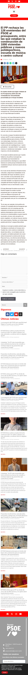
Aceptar (4, 672)
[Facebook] (8, 314)
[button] (14, 11)
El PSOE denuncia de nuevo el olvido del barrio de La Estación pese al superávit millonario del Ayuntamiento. (13, 365)
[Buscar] (25, 305)
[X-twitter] (12, 614)
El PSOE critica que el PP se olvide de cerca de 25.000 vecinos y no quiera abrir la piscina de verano (14, 375)
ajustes (20, 669)
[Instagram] (20, 314)
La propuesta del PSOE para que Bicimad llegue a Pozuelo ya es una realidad (14, 323)
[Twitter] (12, 314)
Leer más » (3, 413)
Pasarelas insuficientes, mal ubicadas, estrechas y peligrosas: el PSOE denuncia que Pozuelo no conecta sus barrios (14, 355)
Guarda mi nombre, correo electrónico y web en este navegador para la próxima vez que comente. (14, 292)
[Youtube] (16, 314)
